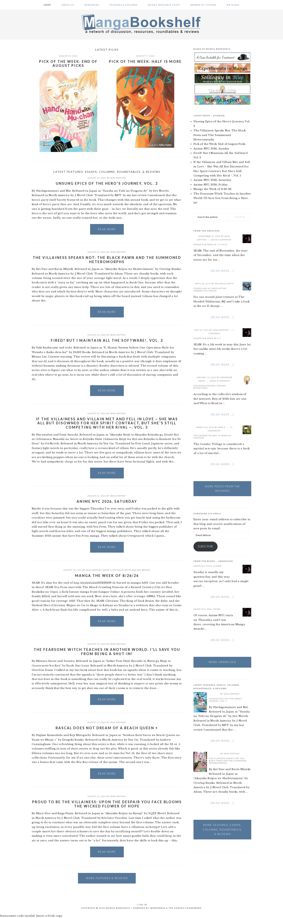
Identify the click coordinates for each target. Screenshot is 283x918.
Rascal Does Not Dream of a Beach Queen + (107, 728)
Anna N (107, 570)
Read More (107, 229)
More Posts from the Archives (222, 488)
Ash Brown (143, 570)
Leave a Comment (221, 239)
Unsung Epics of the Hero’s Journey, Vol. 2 (107, 183)
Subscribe (205, 546)
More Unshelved (222, 662)
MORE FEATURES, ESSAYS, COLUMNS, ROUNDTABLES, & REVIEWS (222, 829)
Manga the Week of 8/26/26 (107, 575)
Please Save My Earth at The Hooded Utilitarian (209, 289)
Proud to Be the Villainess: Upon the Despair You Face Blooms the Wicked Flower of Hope (107, 804)
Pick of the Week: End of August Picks (68, 63)
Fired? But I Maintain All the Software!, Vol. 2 (107, 340)
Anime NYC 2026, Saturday (107, 501)
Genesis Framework (188, 908)
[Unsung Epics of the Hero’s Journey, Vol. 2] (200, 703)
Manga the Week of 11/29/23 (210, 244)
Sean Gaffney (118, 178)
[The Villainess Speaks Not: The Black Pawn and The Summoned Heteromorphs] (200, 762)
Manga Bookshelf (141, 23)
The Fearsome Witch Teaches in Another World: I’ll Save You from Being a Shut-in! (107, 651)
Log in (143, 904)
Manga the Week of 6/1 (207, 338)
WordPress (157, 908)
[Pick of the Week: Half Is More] (145, 107)
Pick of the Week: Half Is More (145, 61)
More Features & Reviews (107, 878)
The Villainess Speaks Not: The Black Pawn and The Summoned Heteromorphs (107, 259)
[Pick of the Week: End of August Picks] (68, 112)
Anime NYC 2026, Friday (210, 184)
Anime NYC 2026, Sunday (211, 148)
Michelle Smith (122, 570)
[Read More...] (222, 270)
